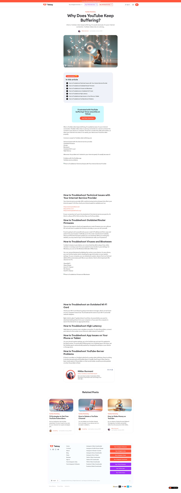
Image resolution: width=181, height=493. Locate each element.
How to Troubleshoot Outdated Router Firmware (81, 85)
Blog (67, 453)
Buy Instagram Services (75, 4)
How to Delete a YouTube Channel (88, 417)
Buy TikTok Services (90, 4)
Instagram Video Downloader (94, 446)
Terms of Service (52, 486)
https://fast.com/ (68, 208)
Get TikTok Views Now (88, 118)
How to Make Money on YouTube (117, 417)
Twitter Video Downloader (93, 457)
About (68, 450)
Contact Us (67, 486)
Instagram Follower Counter (93, 450)
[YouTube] (58, 449)
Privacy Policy (60, 486)
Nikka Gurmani (85, 31)
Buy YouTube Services (105, 4)
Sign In (68, 459)
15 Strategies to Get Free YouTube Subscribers (59, 417)
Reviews (68, 457)
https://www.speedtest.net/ (71, 207)
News (67, 455)
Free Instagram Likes (71, 462)
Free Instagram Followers (73, 464)
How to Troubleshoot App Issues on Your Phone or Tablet (84, 96)
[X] (50, 449)
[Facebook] (53, 449)
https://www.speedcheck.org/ (72, 210)
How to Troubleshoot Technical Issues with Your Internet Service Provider (88, 83)
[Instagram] (55, 449)
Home (68, 446)
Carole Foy (55, 430)
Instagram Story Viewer (92, 455)
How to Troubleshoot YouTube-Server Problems (81, 99)
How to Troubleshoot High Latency (78, 93)
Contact (68, 448)
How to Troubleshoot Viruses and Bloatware (80, 88)
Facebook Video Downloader (94, 464)
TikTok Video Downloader (93, 462)
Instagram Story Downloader (94, 453)
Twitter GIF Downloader (92, 459)
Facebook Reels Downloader (93, 466)
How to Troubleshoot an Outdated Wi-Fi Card (81, 91)
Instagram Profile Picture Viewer (94, 448)
